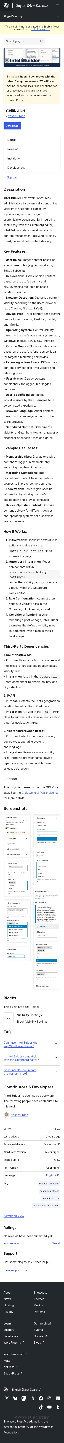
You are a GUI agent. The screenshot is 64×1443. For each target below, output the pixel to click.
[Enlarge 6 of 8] (55, 856)
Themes (39, 1299)
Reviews (12, 149)
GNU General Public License (40, 792)
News (7, 1299)
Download (12, 125)
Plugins (38, 1305)
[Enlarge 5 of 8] (55, 819)
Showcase (40, 1292)
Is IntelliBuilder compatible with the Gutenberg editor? (21, 1058)
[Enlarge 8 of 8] (55, 945)
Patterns (39, 1312)
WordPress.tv (14, 1342)
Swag (39, 1342)
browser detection (49, 1183)
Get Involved (42, 1323)
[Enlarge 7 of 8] (55, 893)
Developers (11, 1336)
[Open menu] (58, 5)
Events (38, 1330)
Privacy (8, 1312)
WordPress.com (16, 1354)
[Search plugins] (41, 41)
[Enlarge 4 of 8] (26, 951)
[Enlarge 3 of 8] (26, 904)
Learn (7, 1323)
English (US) (53, 1175)
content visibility (50, 1198)
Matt (9, 1360)
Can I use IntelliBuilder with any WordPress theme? (21, 1044)
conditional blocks (49, 1191)
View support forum (16, 1270)
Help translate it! (40, 29)
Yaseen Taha (16, 116)
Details (11, 140)
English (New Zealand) (26, 1389)
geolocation (39, 1205)
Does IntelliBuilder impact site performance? (20, 1071)
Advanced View (14, 1216)
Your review (11, 1243)
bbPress (11, 1367)
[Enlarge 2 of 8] (26, 866)
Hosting (9, 1305)
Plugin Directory (13, 16)
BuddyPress (13, 1373)
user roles (53, 1205)
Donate (40, 1336)
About (7, 1292)
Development (16, 167)
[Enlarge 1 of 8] (26, 819)
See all (56, 1243)
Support (12, 177)
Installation (14, 158)
